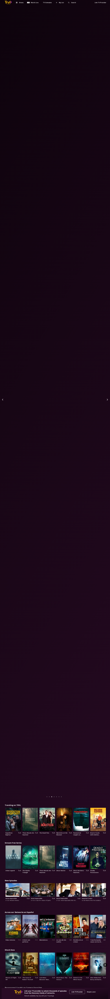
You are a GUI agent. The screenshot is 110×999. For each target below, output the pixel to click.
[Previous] (3, 400)
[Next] (107, 400)
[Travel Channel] (9, 2)
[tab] (49, 796)
